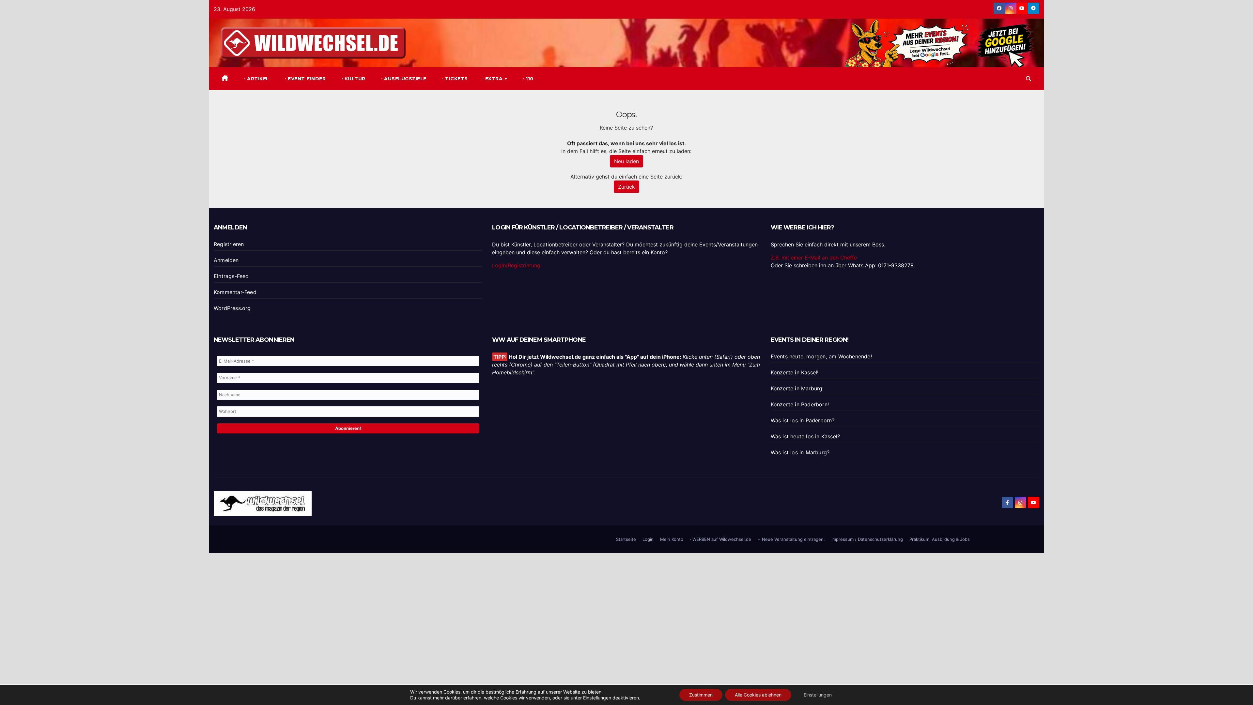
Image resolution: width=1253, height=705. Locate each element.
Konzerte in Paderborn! (800, 404)
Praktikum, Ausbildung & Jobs (939, 539)
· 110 (527, 79)
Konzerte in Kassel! (795, 372)
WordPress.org (232, 308)
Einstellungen (597, 697)
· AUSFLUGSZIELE (403, 79)
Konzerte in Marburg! (797, 388)
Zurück (626, 186)
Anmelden (226, 260)
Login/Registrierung (516, 265)
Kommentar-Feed (235, 292)
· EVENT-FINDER (305, 79)
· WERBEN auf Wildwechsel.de (720, 539)
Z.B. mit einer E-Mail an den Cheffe (814, 257)
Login (648, 539)
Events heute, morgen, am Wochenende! (821, 356)
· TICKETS (454, 79)
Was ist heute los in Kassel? (805, 436)
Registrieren (229, 244)
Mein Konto (671, 539)
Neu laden (626, 161)
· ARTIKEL (256, 79)
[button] (1028, 78)
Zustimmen (701, 694)
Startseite (626, 539)
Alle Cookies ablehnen (758, 694)
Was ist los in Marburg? (800, 452)
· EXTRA (493, 79)
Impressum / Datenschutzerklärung (867, 539)
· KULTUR (352, 79)
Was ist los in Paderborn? (803, 420)
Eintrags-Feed (231, 276)
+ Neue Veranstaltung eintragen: (791, 539)
